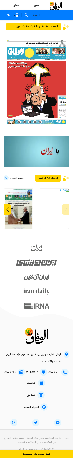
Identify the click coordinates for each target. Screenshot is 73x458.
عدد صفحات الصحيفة (36, 454)
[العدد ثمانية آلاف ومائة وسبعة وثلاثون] (19, 210)
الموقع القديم (31, 407)
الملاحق (31, 394)
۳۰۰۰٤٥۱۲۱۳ (32, 372)
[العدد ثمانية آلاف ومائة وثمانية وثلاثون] (64, 191)
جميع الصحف (35, 10)
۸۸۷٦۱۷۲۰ (54, 372)
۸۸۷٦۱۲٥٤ (10, 372)
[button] (7, 209)
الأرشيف (31, 382)
